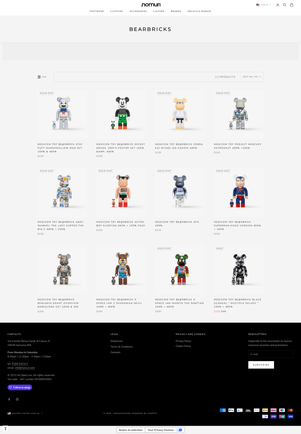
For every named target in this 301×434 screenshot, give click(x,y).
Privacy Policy (183, 341)
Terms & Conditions (122, 346)
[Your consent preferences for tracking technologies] (5, 428)
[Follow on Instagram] (17, 399)
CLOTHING (116, 11)
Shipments (117, 341)
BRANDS (176, 11)
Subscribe (261, 364)
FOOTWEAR (97, 11)
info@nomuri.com (25, 368)
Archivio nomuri (199, 11)
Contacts (115, 352)
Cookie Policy (183, 346)
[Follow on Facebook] (9, 399)
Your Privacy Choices (161, 429)
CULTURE (158, 11)
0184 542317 (20, 363)
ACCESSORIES (138, 11)
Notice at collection (131, 429)
